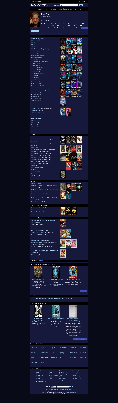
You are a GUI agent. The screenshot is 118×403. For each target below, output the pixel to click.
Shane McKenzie (47, 189)
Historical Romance (64, 372)
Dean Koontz (63, 347)
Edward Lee (34, 347)
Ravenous (35, 63)
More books (83, 291)
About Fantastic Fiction (52, 389)
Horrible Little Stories (72, 279)
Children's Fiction (76, 378)
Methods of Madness (38, 82)
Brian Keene (73, 357)
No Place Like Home (37, 55)
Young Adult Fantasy (56, 33)
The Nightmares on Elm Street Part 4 (40, 139)
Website (33, 165)
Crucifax (35, 222)
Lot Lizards (36, 77)
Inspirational (75, 375)
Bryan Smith (36, 200)
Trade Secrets (36, 92)
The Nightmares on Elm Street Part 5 (40, 143)
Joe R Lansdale (83, 352)
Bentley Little (36, 187)
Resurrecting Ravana (37, 255)
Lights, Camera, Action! (39, 234)
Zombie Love (34, 171)
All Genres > (78, 9)
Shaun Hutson (73, 352)
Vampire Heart (36, 110)
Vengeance (34, 161)
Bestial (34, 43)
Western (51, 378)
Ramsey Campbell (52, 185)
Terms (58, 391)
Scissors (35, 71)
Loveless (35, 96)
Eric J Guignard (52, 284)
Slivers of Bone (35, 183)
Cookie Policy (53, 391)
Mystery (40, 9)
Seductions (36, 88)
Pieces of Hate (36, 57)
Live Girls (34, 40)
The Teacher (34, 157)
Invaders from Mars (36, 137)
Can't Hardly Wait (35, 167)
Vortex (34, 45)
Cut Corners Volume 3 (37, 198)
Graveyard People (72, 318)
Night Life (35, 79)
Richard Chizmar (47, 194)
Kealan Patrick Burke (53, 198)
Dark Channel (36, 67)
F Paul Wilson (54, 357)
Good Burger (34, 163)
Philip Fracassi (44, 352)
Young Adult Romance (65, 380)
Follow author (35, 31)
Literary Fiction (76, 372)
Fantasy (60, 9)
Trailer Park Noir (37, 94)
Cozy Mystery (52, 377)
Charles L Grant (53, 353)
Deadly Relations (36, 112)
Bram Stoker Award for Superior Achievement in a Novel (50, 298)
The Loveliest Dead (38, 84)
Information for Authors (66, 389)
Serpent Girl (34, 174)
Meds (34, 75)
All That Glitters (37, 244)
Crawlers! (34, 51)
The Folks (34, 53)
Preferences (72, 391)
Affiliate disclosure (64, 391)
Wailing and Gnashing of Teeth (40, 49)
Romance (53, 9)
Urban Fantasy (39, 375)
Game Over (34, 155)
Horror (48, 33)
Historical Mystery (53, 375)
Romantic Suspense (64, 374)
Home (32, 1)
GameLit (38, 377)
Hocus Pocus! (36, 232)
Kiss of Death (34, 153)
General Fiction (76, 371)
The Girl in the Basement (39, 61)
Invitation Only (35, 210)
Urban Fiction (75, 374)
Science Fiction (68, 9)
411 (32, 169)
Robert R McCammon (54, 348)
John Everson (34, 362)
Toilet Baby (37, 318)
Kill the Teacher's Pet (36, 149)
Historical (51, 374)
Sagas (60, 375)
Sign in (80, 1)
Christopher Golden (44, 348)
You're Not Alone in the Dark (56, 279)
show (41, 260)
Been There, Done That (38, 242)
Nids (34, 59)
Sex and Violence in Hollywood (41, 90)
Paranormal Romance (41, 380)
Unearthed (34, 194)
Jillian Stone (56, 323)
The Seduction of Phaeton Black (56, 318)
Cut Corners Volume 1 (37, 185)
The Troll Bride (35, 246)
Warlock (33, 147)
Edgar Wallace (44, 357)
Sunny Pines (34, 202)
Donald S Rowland (43, 363)
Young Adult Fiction (77, 377)
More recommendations (80, 339)
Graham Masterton (33, 358)
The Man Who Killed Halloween (39, 212)
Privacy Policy (46, 391)
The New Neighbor (38, 73)
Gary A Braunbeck (73, 320)
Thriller (47, 9)
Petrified (33, 151)
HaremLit (38, 378)
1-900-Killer (34, 159)
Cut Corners (34, 189)
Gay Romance (62, 378)
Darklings (35, 69)
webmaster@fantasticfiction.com (69, 392)
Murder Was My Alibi (38, 86)
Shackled (35, 65)
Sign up (85, 1)
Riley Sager (34, 352)
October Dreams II (37, 279)
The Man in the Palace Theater (39, 208)
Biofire (34, 47)
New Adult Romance (64, 377)
